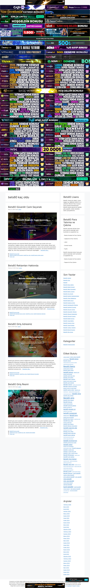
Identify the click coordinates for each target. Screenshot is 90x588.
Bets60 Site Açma (68, 332)
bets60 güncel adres (68, 403)
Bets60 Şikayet (67, 473)
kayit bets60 (68, 487)
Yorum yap (12, 256)
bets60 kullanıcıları (67, 422)
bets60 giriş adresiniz (14, 374)
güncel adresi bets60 (68, 482)
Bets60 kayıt (74, 415)
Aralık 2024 (66, 520)
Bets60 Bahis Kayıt (68, 300)
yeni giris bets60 (73, 490)
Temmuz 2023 (67, 558)
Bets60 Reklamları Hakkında (23, 265)
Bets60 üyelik (67, 471)
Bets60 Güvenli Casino (69, 316)
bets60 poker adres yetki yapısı (68, 437)
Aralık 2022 (66, 574)
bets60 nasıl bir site (70, 428)
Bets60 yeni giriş (68, 464)
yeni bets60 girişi (66, 490)
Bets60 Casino (67, 384)
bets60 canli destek (67, 374)
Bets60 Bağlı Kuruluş (68, 318)
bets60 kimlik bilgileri (30, 432)
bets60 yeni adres (68, 457)
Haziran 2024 (67, 534)
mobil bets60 (77, 487)
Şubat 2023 (66, 570)
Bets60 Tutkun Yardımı (69, 327)
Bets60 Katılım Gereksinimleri (71, 296)
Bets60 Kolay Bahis (68, 285)
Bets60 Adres (74, 359)
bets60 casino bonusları (77, 384)
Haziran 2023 (67, 561)
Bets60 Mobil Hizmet (69, 287)
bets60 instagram (70, 413)
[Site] (22, 66)
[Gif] (45, 91)
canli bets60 (76, 473)
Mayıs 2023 (66, 563)
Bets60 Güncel (67, 402)
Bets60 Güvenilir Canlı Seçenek (25, 207)
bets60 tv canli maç (68, 450)
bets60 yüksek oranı (77, 466)
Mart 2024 (66, 540)
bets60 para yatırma (69, 433)
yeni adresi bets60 (75, 489)
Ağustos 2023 (67, 556)
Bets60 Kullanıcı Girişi (69, 303)
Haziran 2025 (67, 511)
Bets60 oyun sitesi (68, 431)
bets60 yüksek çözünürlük (67, 468)
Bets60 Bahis (69, 366)
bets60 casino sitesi (68, 390)
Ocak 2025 (66, 518)
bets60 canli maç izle (69, 376)
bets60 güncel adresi (69, 405)
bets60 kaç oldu (27, 255)
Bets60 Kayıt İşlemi (68, 419)
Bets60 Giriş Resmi (18, 384)
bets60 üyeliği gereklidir (76, 471)
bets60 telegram (76, 448)
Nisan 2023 (66, 565)
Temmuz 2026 (67, 504)
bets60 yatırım (77, 455)
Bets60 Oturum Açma (69, 309)
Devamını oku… (45, 250)
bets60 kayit (66, 415)
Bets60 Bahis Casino (68, 291)
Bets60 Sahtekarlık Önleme (70, 305)
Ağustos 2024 (67, 529)
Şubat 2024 (66, 543)
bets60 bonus (68, 372)
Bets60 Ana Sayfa (68, 294)
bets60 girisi (76, 394)
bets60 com (77, 390)
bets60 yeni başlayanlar (67, 462)
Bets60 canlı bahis (68, 377)
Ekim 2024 (66, 525)
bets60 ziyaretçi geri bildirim (68, 469)
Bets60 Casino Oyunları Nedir (69, 388)
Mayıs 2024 (66, 536)
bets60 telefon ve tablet (67, 448)
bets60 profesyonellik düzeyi (68, 438)
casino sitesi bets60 (68, 475)
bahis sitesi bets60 (75, 357)
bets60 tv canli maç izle (69, 451)
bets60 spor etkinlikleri (68, 446)
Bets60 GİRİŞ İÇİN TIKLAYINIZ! (45, 38)
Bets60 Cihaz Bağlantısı (69, 298)
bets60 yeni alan (66, 461)
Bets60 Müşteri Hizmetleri (33, 374)
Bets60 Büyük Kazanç (69, 330)
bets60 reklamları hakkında (39, 313)
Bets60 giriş (68, 398)
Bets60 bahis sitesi (68, 370)
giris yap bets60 (68, 481)
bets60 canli (76, 372)
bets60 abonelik (66, 359)
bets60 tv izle (67, 453)
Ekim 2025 (66, 507)
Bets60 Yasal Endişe (68, 325)
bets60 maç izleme (68, 424)
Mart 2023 (66, 567)
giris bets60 (78, 477)
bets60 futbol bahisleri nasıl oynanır (17, 313)
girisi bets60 (67, 479)
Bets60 (65, 282)
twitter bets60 (66, 489)
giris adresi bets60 (69, 477)
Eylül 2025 (66, 509)
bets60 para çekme (69, 435)
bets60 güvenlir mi (69, 409)
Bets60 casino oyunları (70, 386)
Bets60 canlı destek (68, 383)
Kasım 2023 (66, 549)
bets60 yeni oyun (78, 464)
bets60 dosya (65, 391)
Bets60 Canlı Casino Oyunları (69, 381)
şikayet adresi (65, 492)
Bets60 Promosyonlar (14, 253)
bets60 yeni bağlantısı (73, 461)
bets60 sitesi (67, 444)
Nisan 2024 (66, 538)
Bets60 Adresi (67, 278)
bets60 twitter (74, 453)
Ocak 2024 (66, 545)
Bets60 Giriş (66, 280)
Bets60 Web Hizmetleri (69, 289)
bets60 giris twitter (68, 395)
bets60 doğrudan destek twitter (74, 391)
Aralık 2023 (66, 547)
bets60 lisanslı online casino (37, 255)
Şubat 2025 (66, 516)
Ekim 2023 (66, 552)
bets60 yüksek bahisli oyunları (68, 466)
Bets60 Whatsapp (68, 455)
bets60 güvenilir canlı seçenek (16, 255)
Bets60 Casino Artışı (68, 323)
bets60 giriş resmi (14, 432)
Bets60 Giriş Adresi (68, 400)
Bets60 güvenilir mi (67, 407)
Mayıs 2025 (66, 513)
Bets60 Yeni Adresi (69, 459)
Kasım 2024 (66, 522)
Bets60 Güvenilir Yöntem (70, 312)
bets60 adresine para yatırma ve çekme (70, 362)
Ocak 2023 (66, 572)
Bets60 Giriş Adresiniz (20, 324)
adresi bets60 (66, 357)
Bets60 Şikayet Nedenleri (70, 314)
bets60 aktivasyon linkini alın (68, 364)
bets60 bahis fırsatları (68, 368)
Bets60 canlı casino (69, 379)
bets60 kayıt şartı (77, 419)
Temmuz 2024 (67, 531)
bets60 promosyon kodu (69, 442)
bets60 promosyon (70, 441)
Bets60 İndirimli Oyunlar (69, 307)
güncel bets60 (67, 484)
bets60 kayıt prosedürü (68, 417)
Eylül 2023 (66, 554)
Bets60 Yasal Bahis (68, 321)
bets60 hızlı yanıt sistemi (67, 411)
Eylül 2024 (66, 527)
